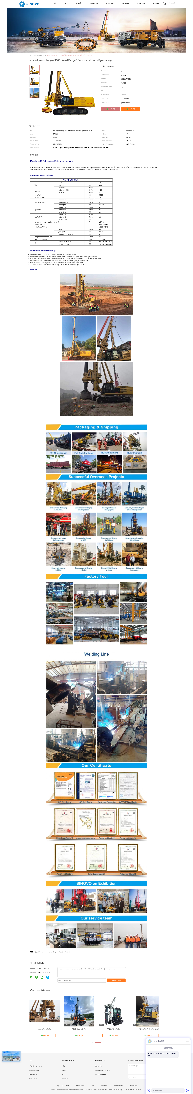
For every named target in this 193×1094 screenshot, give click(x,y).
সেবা (63, 1074)
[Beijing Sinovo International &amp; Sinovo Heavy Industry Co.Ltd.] (29, 4)
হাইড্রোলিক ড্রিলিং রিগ (64, 952)
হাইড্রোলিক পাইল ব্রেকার (35, 1066)
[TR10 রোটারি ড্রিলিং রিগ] (113, 1011)
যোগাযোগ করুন (141, 3)
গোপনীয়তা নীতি (118, 1086)
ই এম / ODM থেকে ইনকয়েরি (102, 1070)
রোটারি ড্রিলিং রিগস (34, 1070)
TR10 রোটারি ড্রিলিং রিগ (113, 1029)
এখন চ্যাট (156, 3)
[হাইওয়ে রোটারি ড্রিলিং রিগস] (44, 1011)
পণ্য (65, 3)
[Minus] (187, 1041)
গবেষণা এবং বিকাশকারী (100, 1074)
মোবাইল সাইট (133, 1086)
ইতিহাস (64, 1070)
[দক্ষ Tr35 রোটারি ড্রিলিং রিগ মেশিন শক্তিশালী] (147, 1011)
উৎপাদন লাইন (98, 1066)
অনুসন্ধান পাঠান (116, 980)
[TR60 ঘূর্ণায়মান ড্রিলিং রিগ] (79, 1011)
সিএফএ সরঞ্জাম (33, 1079)
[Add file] (148, 1090)
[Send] (187, 1090)
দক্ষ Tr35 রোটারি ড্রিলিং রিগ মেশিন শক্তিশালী (148, 1029)
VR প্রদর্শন (78, 3)
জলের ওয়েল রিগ (51, 952)
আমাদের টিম (65, 1079)
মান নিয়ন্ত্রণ (125, 3)
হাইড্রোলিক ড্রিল (39, 952)
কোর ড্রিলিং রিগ (33, 1074)
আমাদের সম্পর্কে (93, 3)
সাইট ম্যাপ (104, 1086)
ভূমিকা (63, 1066)
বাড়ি (55, 3)
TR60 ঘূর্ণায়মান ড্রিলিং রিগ (79, 1029)
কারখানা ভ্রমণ (110, 3)
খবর (93, 1086)
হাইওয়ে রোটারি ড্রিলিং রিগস (44, 1029)
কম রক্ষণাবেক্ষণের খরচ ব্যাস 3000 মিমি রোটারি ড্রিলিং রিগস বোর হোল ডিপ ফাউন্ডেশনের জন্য (69, 55)
